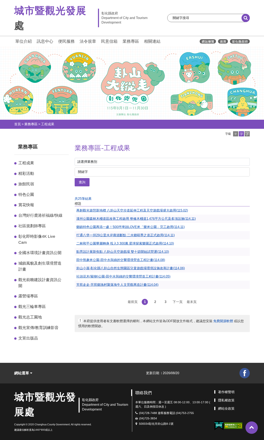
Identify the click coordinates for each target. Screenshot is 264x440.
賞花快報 (26, 205)
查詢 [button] (82, 182)
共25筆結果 (83, 198)
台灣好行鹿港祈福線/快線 (40, 215)
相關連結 (152, 41)
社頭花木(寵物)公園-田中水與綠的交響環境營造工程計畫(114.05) (123, 276)
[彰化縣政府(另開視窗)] (240, 41)
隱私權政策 (226, 400)
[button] (235, 133)
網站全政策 (226, 408)
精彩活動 (26, 173)
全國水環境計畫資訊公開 (39, 253)
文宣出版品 (28, 338)
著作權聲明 (226, 392)
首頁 (17, 124)
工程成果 (47, 124)
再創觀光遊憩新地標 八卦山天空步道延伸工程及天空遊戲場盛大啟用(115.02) (132, 210)
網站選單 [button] (22, 373)
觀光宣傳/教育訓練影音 (38, 327)
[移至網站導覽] (208, 41)
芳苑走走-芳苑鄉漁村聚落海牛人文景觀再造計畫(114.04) (117, 284)
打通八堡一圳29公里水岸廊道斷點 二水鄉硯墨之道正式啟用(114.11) (125, 235)
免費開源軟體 (223, 321)
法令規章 (88, 41)
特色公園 (26, 194)
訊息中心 (45, 41)
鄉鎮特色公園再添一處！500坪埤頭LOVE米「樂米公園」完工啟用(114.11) (130, 227)
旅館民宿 (26, 184)
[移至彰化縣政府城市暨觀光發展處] (223, 41)
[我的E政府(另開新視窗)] (218, 425)
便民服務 (66, 41)
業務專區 (131, 41)
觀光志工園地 (30, 317)
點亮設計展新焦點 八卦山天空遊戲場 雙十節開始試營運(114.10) (122, 251)
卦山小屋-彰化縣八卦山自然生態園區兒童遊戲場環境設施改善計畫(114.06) (130, 268)
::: (12, 41)
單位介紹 (23, 41)
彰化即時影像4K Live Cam (36, 239)
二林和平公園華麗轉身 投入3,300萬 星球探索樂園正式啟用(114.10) (125, 243)
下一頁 (178, 302)
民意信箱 (109, 41)
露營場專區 (28, 296)
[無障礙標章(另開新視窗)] (233, 425)
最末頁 (192, 302)
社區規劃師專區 (32, 226)
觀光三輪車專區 (32, 306)
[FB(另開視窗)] (244, 373)
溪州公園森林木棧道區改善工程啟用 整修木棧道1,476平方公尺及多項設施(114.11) (136, 218)
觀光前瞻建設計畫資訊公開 (39, 283)
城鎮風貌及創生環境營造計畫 (39, 266)
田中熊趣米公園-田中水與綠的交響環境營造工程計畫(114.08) (120, 260)
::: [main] (72, 146)
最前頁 (133, 302)
